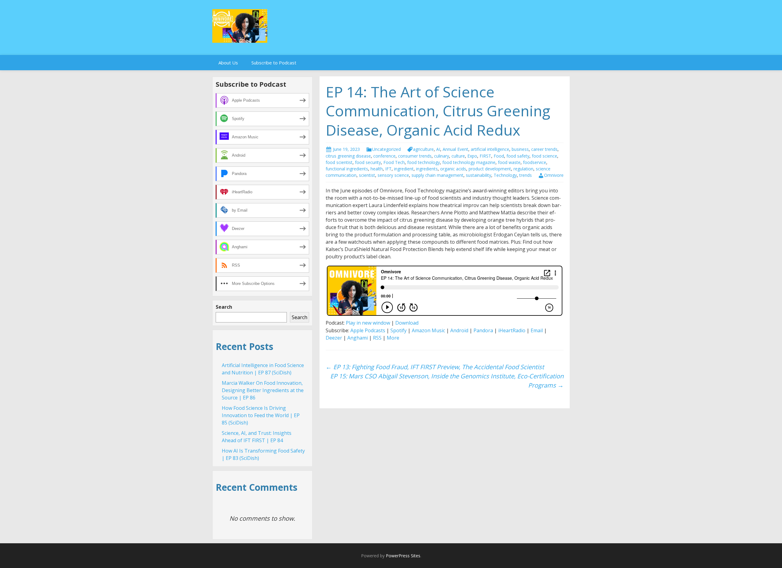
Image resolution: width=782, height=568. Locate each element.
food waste (509, 162)
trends (525, 175)
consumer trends (415, 156)
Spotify (398, 330)
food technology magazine (468, 162)
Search (224, 307)
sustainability (478, 175)
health (377, 169)
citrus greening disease (348, 156)
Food (499, 156)
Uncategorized (386, 149)
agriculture (423, 149)
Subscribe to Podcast (273, 63)
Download (406, 322)
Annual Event (455, 149)
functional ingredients (347, 169)
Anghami (357, 337)
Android (459, 330)
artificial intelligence (490, 149)
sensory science (393, 175)
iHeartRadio (511, 330)
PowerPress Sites (403, 556)
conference (384, 156)
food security (368, 162)
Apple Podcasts (367, 330)
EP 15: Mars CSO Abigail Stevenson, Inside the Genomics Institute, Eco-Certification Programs (447, 380)
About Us (228, 63)
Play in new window (368, 322)
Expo (472, 156)
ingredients (427, 169)
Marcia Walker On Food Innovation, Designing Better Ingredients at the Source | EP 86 (263, 390)
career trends (544, 149)
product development (490, 169)
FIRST (485, 156)
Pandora (483, 330)
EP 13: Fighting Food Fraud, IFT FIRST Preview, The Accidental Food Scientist (435, 367)
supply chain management (437, 175)
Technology (505, 175)
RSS (377, 337)
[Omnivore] (239, 25)
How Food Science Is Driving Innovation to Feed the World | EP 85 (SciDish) (261, 415)
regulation (523, 169)
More (393, 337)
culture (458, 156)
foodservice (534, 162)
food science (544, 156)
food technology (423, 162)
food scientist (339, 162)
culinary (441, 156)
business (520, 149)
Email (537, 330)
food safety (517, 156)
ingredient (404, 169)
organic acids (453, 169)
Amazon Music (428, 330)
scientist (367, 175)
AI (438, 149)
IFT (388, 169)
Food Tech (394, 162)
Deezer (334, 337)
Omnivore (554, 175)
